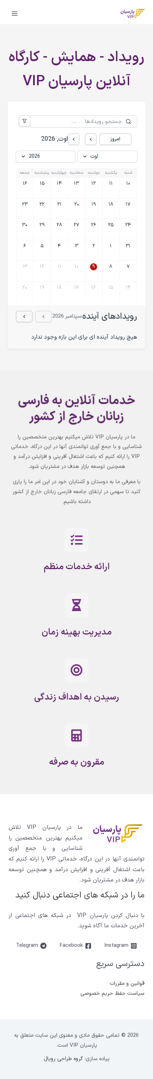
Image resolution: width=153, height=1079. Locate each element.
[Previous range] (43, 316)
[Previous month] (90, 139)
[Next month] (73, 139)
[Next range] (24, 316)
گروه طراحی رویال (63, 1059)
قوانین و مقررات (127, 984)
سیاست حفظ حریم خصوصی (112, 993)
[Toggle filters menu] (24, 121)
